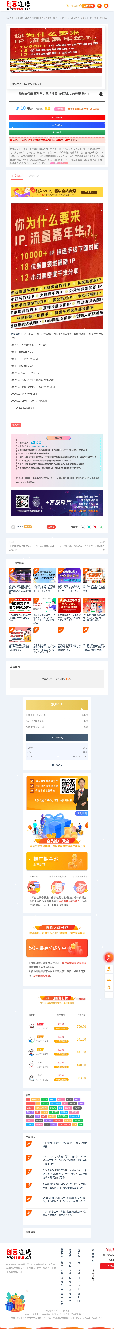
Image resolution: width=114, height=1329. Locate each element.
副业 (60, 1108)
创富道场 (15, 334)
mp (38, 1104)
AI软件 (77, 1099)
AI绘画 (69, 1099)
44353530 (25, 453)
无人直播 (52, 1116)
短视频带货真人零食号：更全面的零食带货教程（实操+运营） (20, 647)
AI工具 (44, 1099)
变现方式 (30, 1112)
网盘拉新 (39, 1124)
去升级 (95, 109)
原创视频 (77, 1108)
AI (27, 1099)
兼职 (64, 1104)
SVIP (109, 959)
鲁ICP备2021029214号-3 (91, 1318)
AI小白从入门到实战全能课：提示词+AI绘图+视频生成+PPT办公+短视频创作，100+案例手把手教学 (65, 1160)
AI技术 (52, 1099)
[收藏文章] (83, 527)
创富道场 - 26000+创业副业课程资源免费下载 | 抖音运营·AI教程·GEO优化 (47, 18)
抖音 (37, 1116)
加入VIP (78, 1297)
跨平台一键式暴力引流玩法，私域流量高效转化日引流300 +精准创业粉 (94, 647)
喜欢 (51, 527)
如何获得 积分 (59, 163)
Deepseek (30, 1104)
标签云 (70, 1281)
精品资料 (62, 1268)
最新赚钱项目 (62, 1116)
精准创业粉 (78, 1120)
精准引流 (30, 1124)
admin (20, 526)
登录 (67, 679)
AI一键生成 (35, 1099)
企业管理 (62, 1299)
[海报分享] (101, 527)
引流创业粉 (73, 1112)
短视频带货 (58, 1120)
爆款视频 (39, 1120)
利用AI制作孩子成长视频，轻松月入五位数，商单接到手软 (31, 548)
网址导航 (70, 1295)
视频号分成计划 (64, 1124)
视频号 (54, 1124)
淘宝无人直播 (74, 1116)
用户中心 (79, 1283)
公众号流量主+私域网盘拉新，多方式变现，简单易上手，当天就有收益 (69, 588)
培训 (37, 1112)
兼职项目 (73, 1104)
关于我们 (79, 1268)
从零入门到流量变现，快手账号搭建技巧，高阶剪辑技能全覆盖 (69, 647)
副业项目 (68, 1108)
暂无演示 (58, 125)
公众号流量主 (55, 1104)
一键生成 (45, 1104)
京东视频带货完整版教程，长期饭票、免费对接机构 (82, 548)
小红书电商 (54, 1112)
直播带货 (48, 1120)
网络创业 (84, 18)
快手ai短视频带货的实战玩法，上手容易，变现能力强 (94, 588)
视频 (46, 1124)
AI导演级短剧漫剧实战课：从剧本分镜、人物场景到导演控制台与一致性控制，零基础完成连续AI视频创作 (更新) (65, 1174)
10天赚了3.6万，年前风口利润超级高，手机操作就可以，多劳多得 (44, 588)
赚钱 (80, 1124)
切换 (109, 989)
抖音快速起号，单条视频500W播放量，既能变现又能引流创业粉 (69, 618)
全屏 (109, 980)
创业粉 (81, 1104)
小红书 (44, 1112)
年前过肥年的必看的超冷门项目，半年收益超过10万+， (20, 618)
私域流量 (68, 1120)
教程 (43, 1116)
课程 (74, 1124)
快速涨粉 (30, 1116)
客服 (109, 970)
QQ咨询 (57, 132)
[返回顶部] (109, 995)
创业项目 (94, 18)
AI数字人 (61, 1099)
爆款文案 (30, 1120)
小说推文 (64, 1112)
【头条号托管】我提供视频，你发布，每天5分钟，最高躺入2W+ (94, 618)
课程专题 (70, 1268)
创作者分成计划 (41, 1108)
